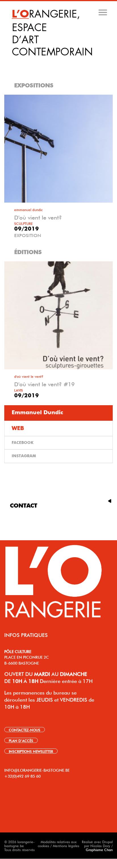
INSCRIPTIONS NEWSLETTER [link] (31, 751)
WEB (18, 428)
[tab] (59, 61)
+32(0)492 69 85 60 (22, 776)
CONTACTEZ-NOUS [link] (24, 729)
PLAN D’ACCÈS (21, 740)
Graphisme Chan (99, 849)
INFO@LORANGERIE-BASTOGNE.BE (37, 770)
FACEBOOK (23, 443)
